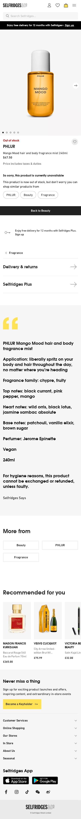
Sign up (69, 25)
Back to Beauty (40, 210)
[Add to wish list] (75, 142)
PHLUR (9, 146)
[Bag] (66, 5)
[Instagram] (17, 794)
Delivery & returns (20, 267)
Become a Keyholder (19, 704)
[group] (40, 636)
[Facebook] (6, 794)
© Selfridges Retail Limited (40, 813)
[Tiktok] (27, 794)
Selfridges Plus (17, 284)
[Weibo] (48, 794)
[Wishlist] (57, 5)
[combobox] (43, 16)
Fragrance (16, 253)
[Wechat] (38, 794)
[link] (16, 654)
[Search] (8, 16)
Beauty (21, 545)
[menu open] (74, 5)
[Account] (49, 5)
